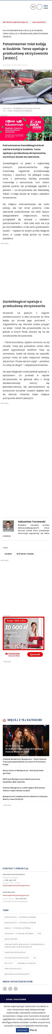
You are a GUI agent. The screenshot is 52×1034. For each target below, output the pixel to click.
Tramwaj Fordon (26, 963)
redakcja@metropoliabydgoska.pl (16, 885)
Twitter (10, 989)
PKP (39, 933)
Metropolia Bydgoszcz (17, 974)
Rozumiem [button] (22, 1030)
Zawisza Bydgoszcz (15, 952)
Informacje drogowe (33, 7)
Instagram (16, 989)
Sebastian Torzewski (31, 521)
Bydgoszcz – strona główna (20, 917)
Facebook (5, 989)
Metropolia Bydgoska (10, 6)
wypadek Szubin (25, 554)
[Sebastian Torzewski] (8, 525)
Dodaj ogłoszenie (16, 999)
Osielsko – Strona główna (19, 933)
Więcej (33, 1030)
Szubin (8, 554)
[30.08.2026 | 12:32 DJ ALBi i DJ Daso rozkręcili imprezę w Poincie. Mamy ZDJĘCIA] (26, 740)
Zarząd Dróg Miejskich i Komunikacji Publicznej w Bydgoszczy (25, 945)
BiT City (9, 963)
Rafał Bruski (11, 939)
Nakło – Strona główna (18, 928)
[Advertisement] (26, 271)
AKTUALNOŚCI (39, 22)
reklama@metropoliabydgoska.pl (16, 895)
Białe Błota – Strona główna (20, 922)
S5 (34, 958)
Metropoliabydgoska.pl (15, 22)
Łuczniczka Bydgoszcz (17, 958)
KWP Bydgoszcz (13, 969)
